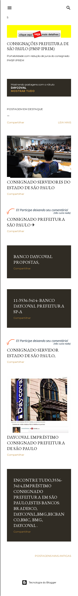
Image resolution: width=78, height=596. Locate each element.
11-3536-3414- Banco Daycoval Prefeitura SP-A (38, 305)
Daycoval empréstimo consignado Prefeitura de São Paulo (36, 442)
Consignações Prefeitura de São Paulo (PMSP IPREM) (38, 46)
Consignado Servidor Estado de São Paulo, (33, 352)
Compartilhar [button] (15, 122)
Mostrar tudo (23, 91)
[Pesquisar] (68, 7)
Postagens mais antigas (53, 555)
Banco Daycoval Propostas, (32, 259)
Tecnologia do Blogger (42, 582)
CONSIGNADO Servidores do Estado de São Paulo (38, 184)
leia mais (64, 122)
